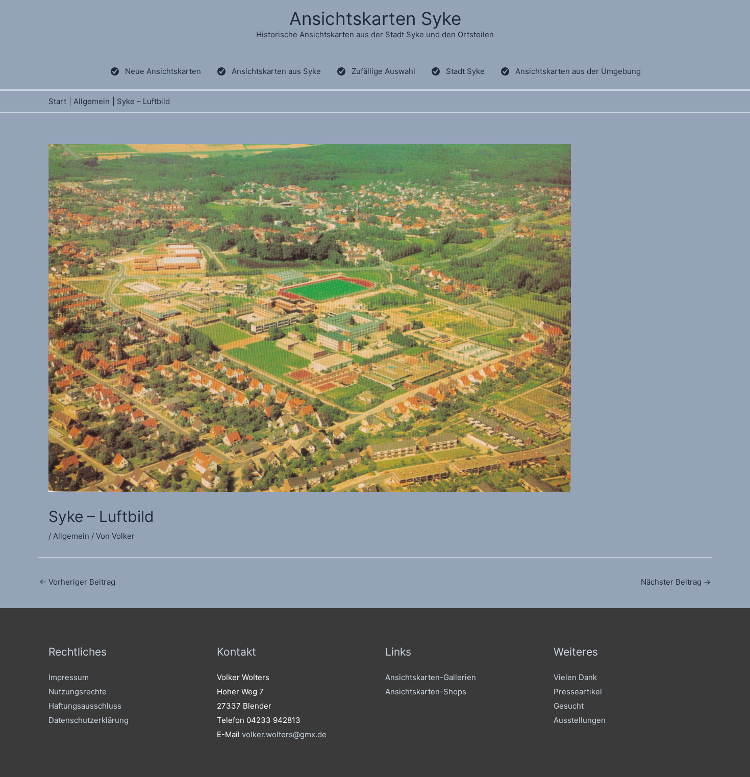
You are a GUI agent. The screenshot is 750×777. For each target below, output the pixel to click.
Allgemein (71, 536)
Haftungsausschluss (84, 706)
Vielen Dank (575, 677)
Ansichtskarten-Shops (425, 691)
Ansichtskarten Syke (375, 18)
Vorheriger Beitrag (77, 582)
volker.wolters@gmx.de (284, 734)
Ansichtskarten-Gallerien (430, 677)
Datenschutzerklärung (88, 720)
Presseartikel (578, 691)
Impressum (68, 677)
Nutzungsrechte (77, 691)
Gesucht (569, 706)
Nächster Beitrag (676, 582)
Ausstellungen (580, 720)
